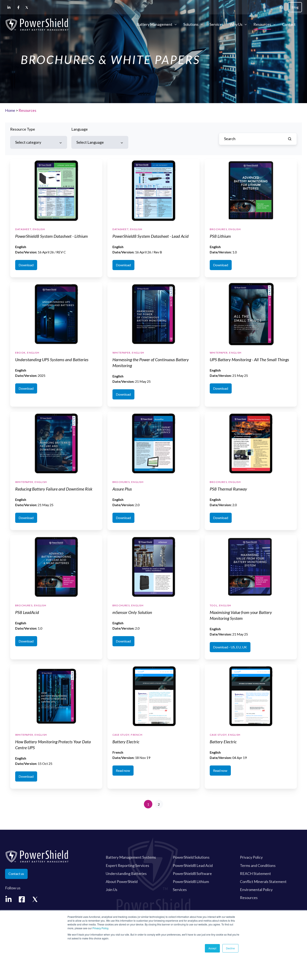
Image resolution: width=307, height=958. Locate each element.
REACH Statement (255, 873)
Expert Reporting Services (127, 865)
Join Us (111, 889)
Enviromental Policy (256, 889)
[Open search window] (281, 7)
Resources (262, 24)
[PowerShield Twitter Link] (35, 899)
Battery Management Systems (131, 857)
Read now (123, 770)
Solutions (191, 24)
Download (26, 265)
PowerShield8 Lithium (191, 881)
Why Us (236, 24)
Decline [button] (230, 948)
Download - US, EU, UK (230, 647)
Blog (295, 7)
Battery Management (154, 24)
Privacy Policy (100, 928)
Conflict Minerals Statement (263, 881)
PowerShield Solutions (191, 857)
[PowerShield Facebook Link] (21, 899)
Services (216, 24)
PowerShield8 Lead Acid (193, 865)
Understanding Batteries (126, 873)
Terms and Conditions (258, 865)
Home (10, 110)
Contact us (16, 874)
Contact (289, 24)
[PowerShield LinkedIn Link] (8, 899)
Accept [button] (212, 948)
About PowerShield (122, 881)
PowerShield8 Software (192, 873)
